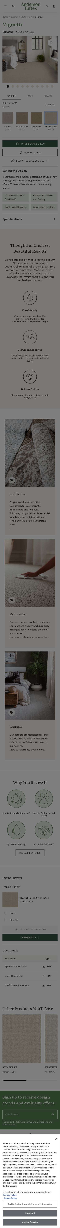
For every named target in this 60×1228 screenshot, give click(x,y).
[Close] (56, 1138)
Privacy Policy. (10, 1195)
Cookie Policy (10, 1198)
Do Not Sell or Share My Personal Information (30, 1204)
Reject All (29, 1213)
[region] (30, 1181)
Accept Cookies (30, 1222)
